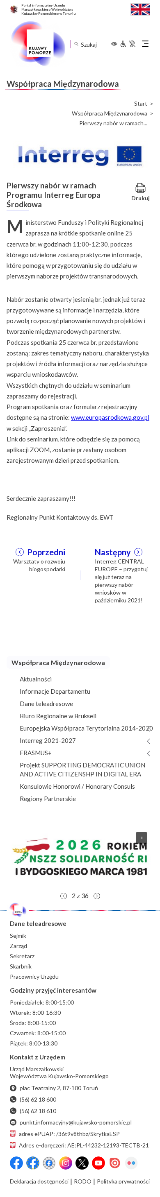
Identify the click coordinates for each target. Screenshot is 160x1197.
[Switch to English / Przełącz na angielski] (140, 8)
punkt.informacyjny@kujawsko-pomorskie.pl (76, 1122)
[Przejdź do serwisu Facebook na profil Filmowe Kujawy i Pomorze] (49, 1163)
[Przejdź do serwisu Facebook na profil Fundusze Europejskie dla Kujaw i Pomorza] (32, 1163)
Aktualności (36, 679)
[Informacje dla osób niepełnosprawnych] (127, 44)
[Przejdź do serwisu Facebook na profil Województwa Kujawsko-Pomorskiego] (16, 1163)
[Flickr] (131, 1163)
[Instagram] (65, 1163)
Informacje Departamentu (55, 691)
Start (140, 103)
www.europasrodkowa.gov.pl (110, 417)
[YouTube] (98, 1163)
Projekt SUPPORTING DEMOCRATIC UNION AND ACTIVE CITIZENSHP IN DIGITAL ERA (82, 769)
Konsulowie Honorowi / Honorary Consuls (77, 786)
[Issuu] (114, 1163)
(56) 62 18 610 (38, 1110)
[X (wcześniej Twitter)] (82, 1163)
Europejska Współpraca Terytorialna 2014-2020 (86, 728)
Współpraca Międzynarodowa (109, 113)
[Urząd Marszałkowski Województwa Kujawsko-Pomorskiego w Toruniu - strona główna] (38, 43)
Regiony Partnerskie (48, 798)
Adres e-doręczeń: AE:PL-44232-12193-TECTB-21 (84, 1145)
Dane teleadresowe (46, 703)
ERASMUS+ (36, 752)
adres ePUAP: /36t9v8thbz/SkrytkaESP (69, 1133)
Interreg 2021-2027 (48, 740)
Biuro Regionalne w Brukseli (58, 716)
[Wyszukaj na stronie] (76, 44)
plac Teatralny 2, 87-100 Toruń (59, 1087)
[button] (80, 856)
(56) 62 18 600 (38, 1099)
